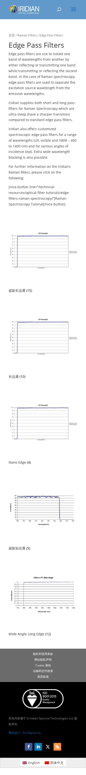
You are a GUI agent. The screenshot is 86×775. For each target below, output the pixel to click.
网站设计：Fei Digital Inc (25, 733)
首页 (12, 35)
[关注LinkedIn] (38, 747)
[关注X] (48, 747)
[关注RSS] (57, 747)
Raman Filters (27, 35)
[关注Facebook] (28, 747)
